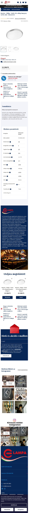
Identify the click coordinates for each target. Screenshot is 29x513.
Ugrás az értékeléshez (20, 18)
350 (19, 142)
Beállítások (14, 505)
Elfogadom (21, 509)
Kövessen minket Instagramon (15, 424)
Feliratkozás (6, 356)
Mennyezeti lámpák (20, 133)
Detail (21, 297)
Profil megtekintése (23, 370)
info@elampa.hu (7, 486)
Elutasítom (7, 509)
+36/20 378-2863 (12, 78)
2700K (19, 164)
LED (19, 149)
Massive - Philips (7, 21)
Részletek (7, 297)
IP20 (19, 153)
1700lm (19, 176)
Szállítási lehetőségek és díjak (9, 62)
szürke (19, 172)
